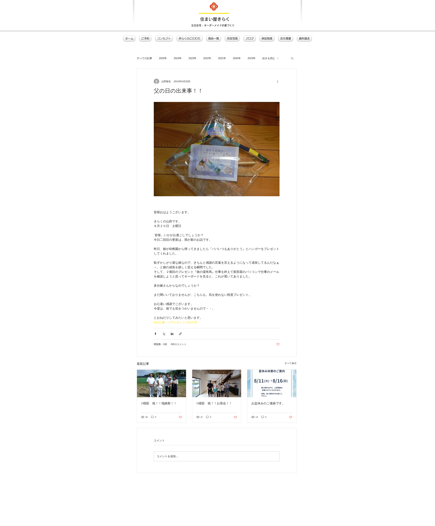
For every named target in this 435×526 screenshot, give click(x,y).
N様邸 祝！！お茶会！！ (214, 403)
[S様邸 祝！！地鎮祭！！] (161, 383)
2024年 (178, 58)
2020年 (237, 58)
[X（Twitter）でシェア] (163, 333)
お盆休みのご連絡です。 (268, 403)
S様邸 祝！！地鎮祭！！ (159, 403)
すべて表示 (291, 363)
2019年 (252, 58)
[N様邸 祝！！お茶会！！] (216, 383)
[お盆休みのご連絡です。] (271, 383)
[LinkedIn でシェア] (172, 333)
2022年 (207, 58)
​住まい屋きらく (215, 19)
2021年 (222, 58)
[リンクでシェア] (180, 333)
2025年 (163, 58)
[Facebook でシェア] (155, 333)
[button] (292, 58)
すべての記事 (144, 58)
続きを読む (268, 58)
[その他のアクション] (277, 81)
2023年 (192, 58)
